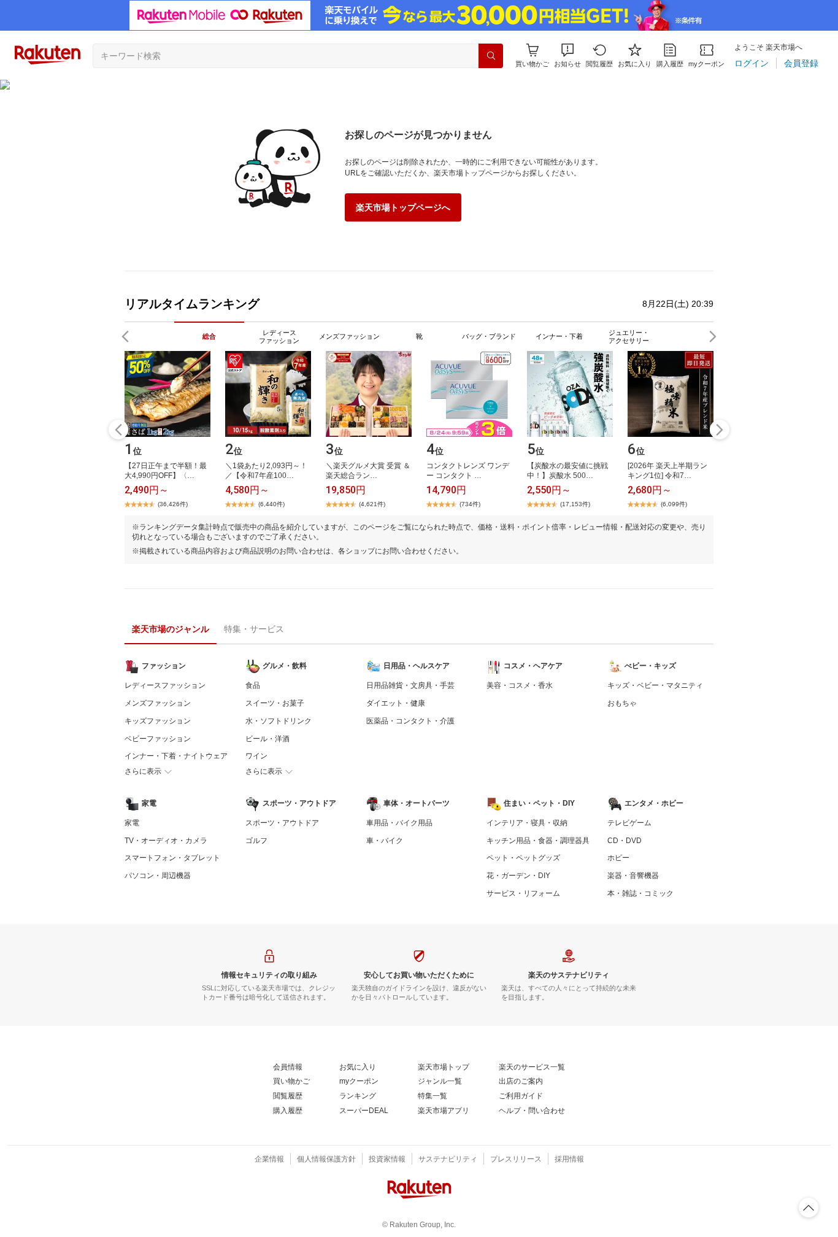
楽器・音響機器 (633, 875)
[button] (567, 55)
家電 (132, 823)
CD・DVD (624, 840)
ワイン (256, 756)
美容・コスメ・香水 (519, 685)
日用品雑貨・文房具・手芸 (410, 685)
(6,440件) (271, 504)
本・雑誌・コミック (640, 893)
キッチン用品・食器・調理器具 (538, 840)
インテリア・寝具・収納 (526, 823)
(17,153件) (575, 504)
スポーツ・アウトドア (282, 823)
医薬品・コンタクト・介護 (410, 721)
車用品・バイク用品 (399, 823)
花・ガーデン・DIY (518, 875)
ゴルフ (256, 840)
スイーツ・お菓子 (274, 703)
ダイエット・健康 (395, 703)
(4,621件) (372, 504)
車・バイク (384, 840)
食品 (252, 685)
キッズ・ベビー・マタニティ (655, 685)
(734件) (469, 504)
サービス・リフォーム (523, 893)
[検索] (491, 56)
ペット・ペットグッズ (523, 858)
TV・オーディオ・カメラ (166, 840)
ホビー (618, 858)
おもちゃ (622, 703)
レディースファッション (165, 685)
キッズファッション (158, 721)
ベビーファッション (158, 738)
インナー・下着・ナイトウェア (176, 756)
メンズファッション (158, 703)
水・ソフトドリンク (278, 721)
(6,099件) (674, 504)
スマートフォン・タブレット (172, 858)
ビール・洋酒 (267, 738)
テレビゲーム (629, 823)
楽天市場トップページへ (403, 207)
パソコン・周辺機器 (158, 875)
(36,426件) (173, 504)
